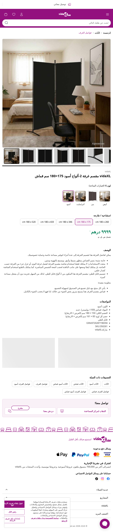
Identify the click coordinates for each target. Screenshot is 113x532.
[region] (37, 513)
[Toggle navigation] (107, 14)
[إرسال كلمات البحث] (6, 22)
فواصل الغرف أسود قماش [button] (75, 391)
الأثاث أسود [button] (93, 384)
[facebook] (108, 478)
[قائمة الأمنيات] (13, 14)
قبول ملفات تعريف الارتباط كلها (12, 504)
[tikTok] (96, 478)
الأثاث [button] (106, 384)
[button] (104, 200)
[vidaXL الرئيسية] (64, 14)
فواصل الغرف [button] (41, 384)
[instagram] (102, 478)
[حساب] (21, 14)
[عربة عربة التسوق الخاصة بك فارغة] (6, 14)
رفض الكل (12, 512)
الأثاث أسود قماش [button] (60, 384)
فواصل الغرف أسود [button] (22, 384)
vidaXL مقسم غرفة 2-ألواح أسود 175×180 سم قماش (73, 176)
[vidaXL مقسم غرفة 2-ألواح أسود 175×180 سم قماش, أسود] (56, 93)
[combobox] (56, 22)
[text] (100, 232)
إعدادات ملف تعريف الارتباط (12, 519)
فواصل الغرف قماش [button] (100, 391)
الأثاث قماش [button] (78, 384)
